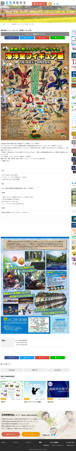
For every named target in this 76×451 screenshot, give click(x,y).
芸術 (74, 195)
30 (72, 122)
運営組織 (46, 445)
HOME (3, 24)
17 (75, 118)
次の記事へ (58, 370)
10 (75, 116)
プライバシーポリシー (58, 445)
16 (72, 118)
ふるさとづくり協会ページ (30, 434)
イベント (8, 24)
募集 (40, 442)
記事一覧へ (35, 370)
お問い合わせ (71, 445)
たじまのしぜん (70, 442)
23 (72, 120)
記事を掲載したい (40, 4)
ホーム (3, 442)
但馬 (74, 204)
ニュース (15, 442)
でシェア (12, 37)
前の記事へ (12, 370)
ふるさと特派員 (54, 442)
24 (75, 120)
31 (75, 122)
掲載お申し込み (10, 434)
